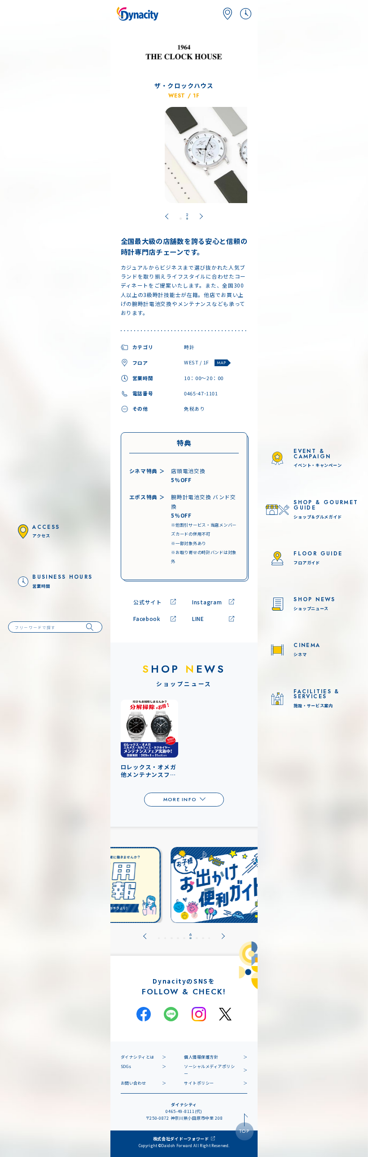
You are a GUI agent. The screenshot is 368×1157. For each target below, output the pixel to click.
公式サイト (147, 601)
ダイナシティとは (137, 1057)
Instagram (207, 601)
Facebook (147, 618)
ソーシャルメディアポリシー (209, 1070)
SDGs (126, 1066)
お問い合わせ (133, 1083)
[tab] (181, 216)
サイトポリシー (199, 1083)
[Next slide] (223, 936)
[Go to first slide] (201, 216)
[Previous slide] (167, 216)
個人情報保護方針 (201, 1057)
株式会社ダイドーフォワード (181, 1139)
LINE (198, 618)
